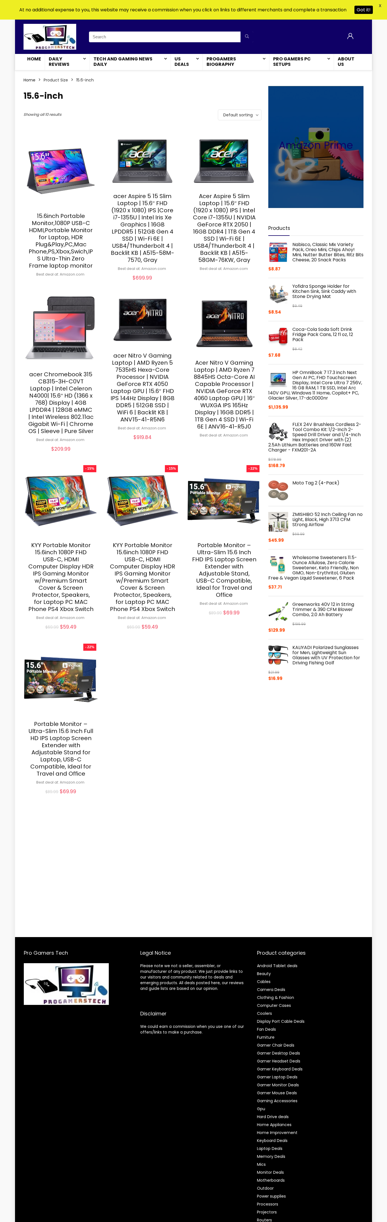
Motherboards (271, 1180)
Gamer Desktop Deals (278, 1053)
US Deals (182, 62)
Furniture (266, 1037)
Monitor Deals (270, 1172)
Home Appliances (274, 1124)
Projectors (267, 1212)
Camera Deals (271, 989)
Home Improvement (277, 1132)
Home (34, 59)
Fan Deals (266, 1029)
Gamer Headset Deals (278, 1061)
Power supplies (271, 1196)
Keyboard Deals (272, 1140)
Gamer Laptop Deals (277, 1077)
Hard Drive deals (273, 1117)
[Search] (247, 37)
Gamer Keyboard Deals (280, 1069)
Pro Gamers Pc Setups (292, 62)
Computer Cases (274, 1005)
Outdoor (265, 1188)
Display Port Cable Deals (281, 1021)
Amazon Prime (316, 145)
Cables (264, 981)
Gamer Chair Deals (275, 1045)
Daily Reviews (59, 62)
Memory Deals (271, 1156)
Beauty (264, 974)
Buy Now (61, 283)
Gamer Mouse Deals (277, 1093)
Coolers (264, 1013)
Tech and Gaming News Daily (122, 62)
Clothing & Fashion (275, 997)
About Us (346, 62)
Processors (267, 1204)
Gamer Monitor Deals (278, 1085)
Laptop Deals (269, 1148)
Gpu (261, 1109)
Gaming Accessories (277, 1101)
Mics (261, 1164)
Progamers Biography (221, 62)
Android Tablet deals (277, 966)
